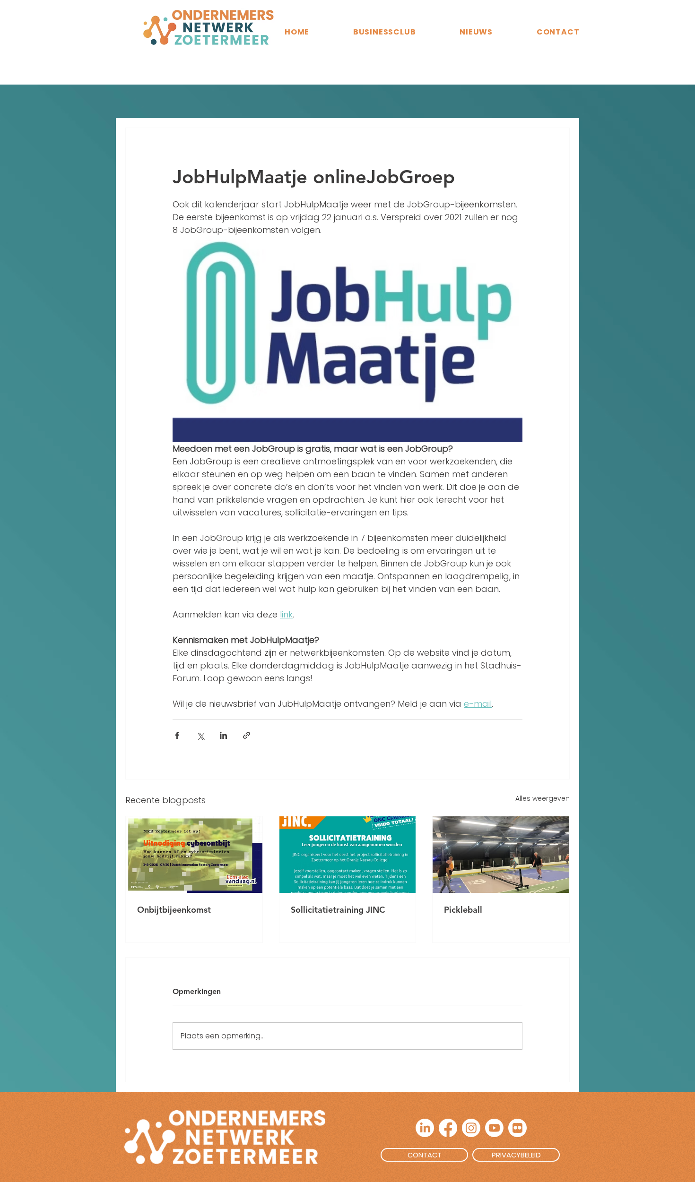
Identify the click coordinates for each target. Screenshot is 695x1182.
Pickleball (463, 909)
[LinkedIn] (425, 1128)
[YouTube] (494, 1128)
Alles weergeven (542, 798)
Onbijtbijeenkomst (174, 909)
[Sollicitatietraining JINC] (347, 854)
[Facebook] (448, 1128)
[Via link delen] (246, 735)
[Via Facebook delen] (177, 735)
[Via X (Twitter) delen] (200, 735)
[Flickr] (517, 1128)
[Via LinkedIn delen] (223, 735)
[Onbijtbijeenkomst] (194, 854)
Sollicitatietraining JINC (338, 909)
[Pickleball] (501, 854)
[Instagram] (471, 1128)
